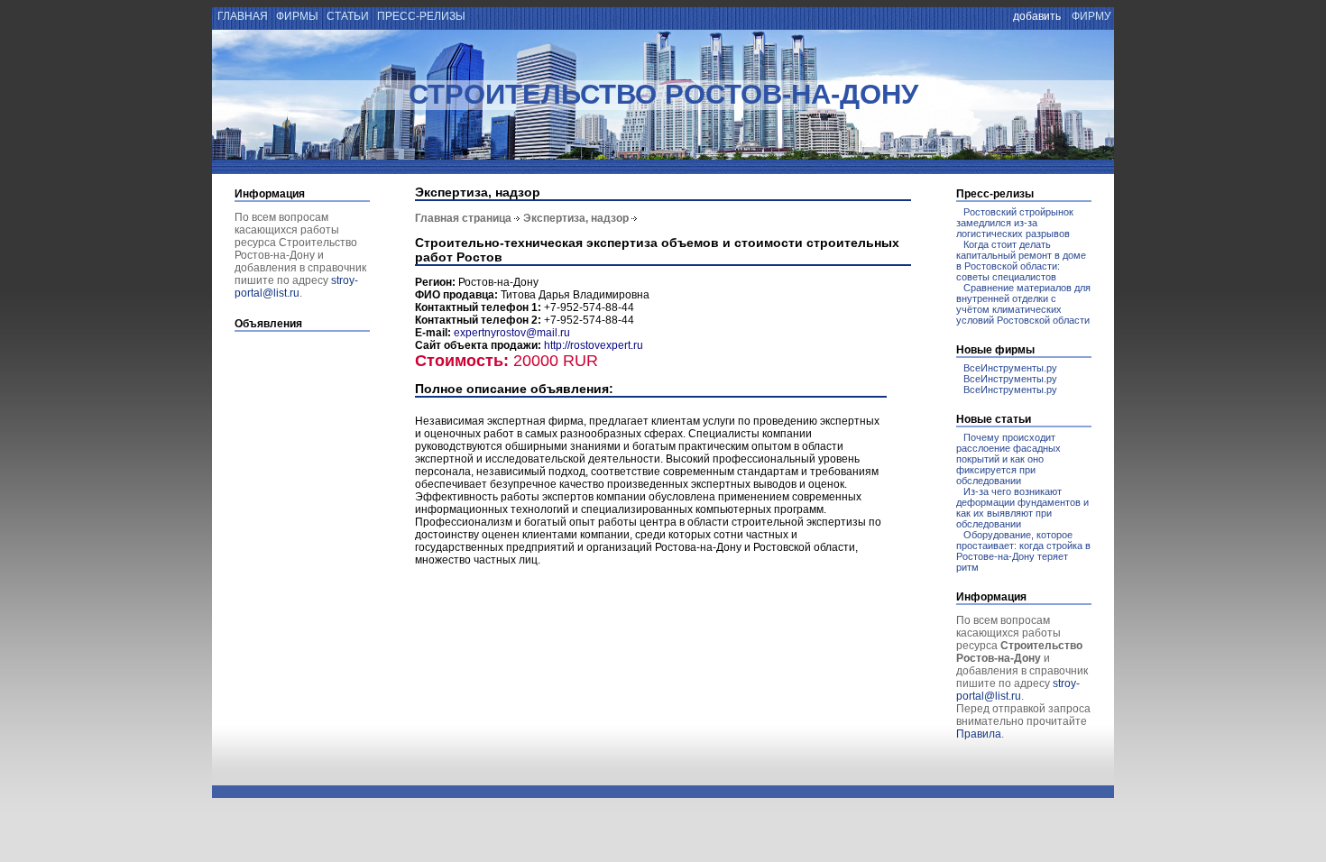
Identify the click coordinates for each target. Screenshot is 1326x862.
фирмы (297, 16)
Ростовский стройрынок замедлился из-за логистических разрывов (1014, 222)
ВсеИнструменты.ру (1010, 367)
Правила (978, 734)
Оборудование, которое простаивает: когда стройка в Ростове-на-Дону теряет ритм (1023, 551)
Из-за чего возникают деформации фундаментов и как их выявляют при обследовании (1022, 507)
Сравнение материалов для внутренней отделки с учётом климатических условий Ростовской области (1023, 304)
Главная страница (463, 218)
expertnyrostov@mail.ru (512, 332)
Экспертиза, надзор (576, 218)
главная (241, 16)
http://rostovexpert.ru (593, 345)
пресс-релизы (421, 16)
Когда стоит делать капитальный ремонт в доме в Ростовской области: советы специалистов (1021, 260)
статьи (348, 16)
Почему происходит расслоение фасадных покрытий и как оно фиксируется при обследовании (1008, 459)
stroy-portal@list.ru (296, 286)
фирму (1091, 16)
